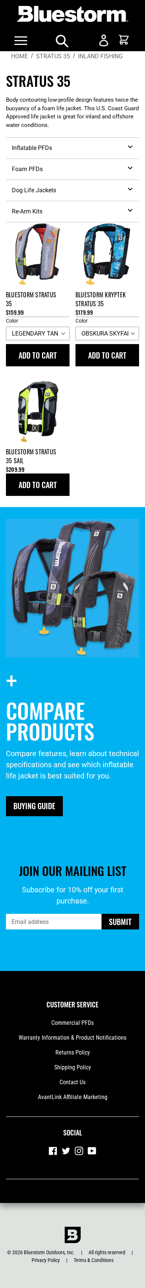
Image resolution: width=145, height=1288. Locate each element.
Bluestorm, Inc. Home (72, 1235)
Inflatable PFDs (32, 147)
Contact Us (72, 1082)
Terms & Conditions (93, 1260)
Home (19, 56)
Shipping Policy (72, 1067)
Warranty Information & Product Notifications (72, 1037)
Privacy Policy (46, 1260)
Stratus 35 (53, 56)
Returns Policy (72, 1052)
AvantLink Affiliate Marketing (72, 1097)
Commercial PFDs (72, 1022)
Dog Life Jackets (34, 190)
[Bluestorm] (72, 15)
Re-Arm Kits (27, 211)
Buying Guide (34, 805)
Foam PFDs (27, 169)
